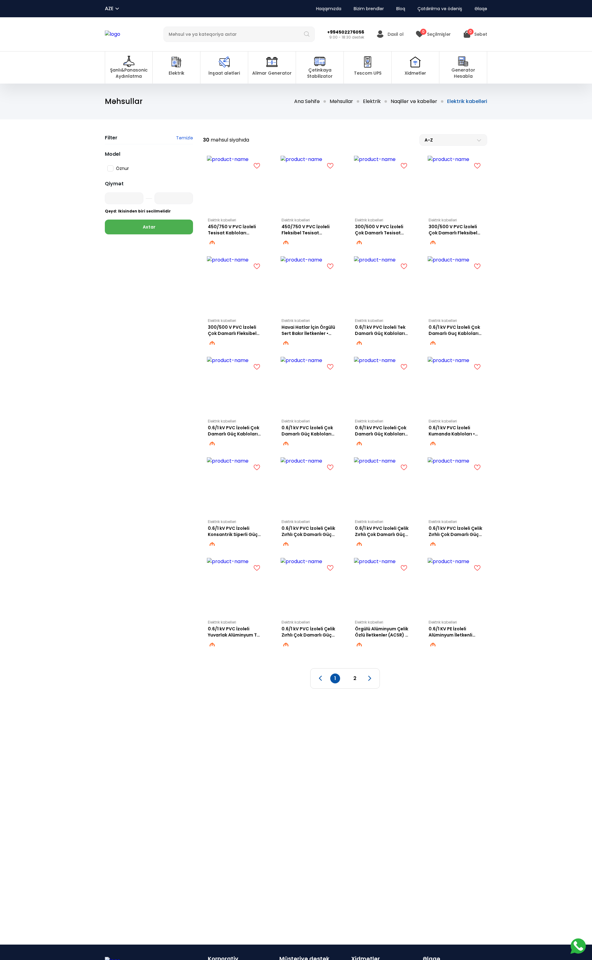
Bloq (400, 9)
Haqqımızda (328, 9)
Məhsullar (341, 101)
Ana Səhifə (307, 101)
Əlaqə (481, 9)
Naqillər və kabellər (414, 101)
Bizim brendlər (369, 9)
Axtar (149, 227)
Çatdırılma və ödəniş (439, 9)
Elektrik (372, 101)
